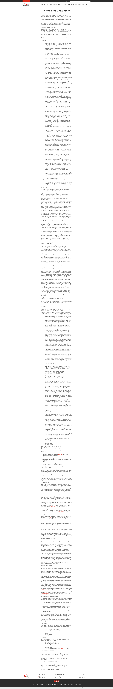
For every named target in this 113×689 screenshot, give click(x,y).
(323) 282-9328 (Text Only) (43, 677)
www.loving (60, 454)
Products (72, 684)
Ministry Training (53, 684)
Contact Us (61, 684)
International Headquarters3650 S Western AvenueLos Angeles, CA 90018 (81, 676)
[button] (26, 1)
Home (32, 684)
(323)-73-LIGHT (52, 506)
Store (57, 684)
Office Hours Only (58, 677)
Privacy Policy (79, 684)
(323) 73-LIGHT (42, 674)
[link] (42, 4)
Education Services (42, 684)
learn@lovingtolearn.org (46, 593)
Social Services (48, 684)
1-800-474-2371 (58, 157)
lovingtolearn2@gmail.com (59, 674)
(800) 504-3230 (42, 676)
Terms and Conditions (66, 684)
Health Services (36, 684)
